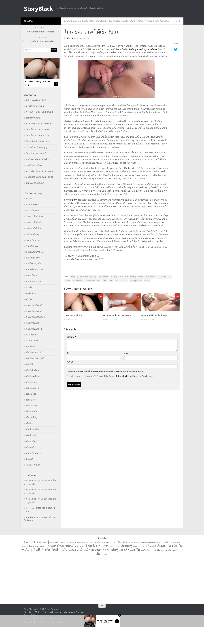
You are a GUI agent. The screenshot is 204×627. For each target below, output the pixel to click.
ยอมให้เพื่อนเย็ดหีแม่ (35, 106)
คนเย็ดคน (30, 517)
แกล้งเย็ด (124, 549)
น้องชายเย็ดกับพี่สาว (35, 216)
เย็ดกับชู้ (133, 21)
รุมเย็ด (165, 542)
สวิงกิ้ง (29, 299)
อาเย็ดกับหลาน (32, 340)
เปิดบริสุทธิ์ (101, 21)
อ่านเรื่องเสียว (87, 21)
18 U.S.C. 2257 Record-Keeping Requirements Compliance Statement (54, 612)
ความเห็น (71, 337)
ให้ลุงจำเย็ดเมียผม (73, 315)
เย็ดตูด (135, 546)
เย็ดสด (140, 277)
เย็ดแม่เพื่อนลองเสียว (35, 183)
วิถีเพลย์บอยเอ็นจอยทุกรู (36, 147)
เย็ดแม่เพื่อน (31, 441)
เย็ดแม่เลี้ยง (31, 447)
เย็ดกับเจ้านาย (32, 388)
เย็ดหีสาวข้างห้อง (33, 118)
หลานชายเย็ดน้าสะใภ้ (35, 317)
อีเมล (127, 353)
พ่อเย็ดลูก (148, 542)
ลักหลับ (29, 287)
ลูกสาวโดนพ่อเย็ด (40, 546)
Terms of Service (141, 376)
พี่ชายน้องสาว (112, 542)
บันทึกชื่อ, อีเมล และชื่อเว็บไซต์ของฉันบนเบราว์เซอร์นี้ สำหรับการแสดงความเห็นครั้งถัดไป (106, 372)
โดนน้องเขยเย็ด (33, 465)
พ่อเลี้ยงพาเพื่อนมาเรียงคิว (37, 159)
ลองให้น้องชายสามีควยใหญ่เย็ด (39, 171)
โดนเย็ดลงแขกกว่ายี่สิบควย (38, 129)
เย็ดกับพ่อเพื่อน (32, 376)
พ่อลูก (143, 542)
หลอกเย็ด (70, 546)
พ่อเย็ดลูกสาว (134, 49)
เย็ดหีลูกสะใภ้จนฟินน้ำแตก (154, 315)
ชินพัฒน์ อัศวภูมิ (33, 480)
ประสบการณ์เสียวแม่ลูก (88, 277)
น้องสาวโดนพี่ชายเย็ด (68, 542)
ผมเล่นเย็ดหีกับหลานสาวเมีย (117, 315)
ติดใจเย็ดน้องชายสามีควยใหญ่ (39, 177)
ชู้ (77, 277)
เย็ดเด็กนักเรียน (33, 429)
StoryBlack (38, 9)
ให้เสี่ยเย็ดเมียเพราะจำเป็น (37, 141)
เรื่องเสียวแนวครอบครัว (92, 281)
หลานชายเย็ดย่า (33, 323)
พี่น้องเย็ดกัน (31, 275)
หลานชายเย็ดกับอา (34, 311)
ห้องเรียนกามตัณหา (34, 165)
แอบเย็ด (165, 21)
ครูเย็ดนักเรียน (32, 204)
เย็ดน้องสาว (142, 546)
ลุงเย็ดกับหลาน (32, 293)
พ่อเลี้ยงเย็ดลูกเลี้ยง (34, 264)
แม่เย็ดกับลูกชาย (72, 21)
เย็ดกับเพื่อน (31, 394)
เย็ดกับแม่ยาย (32, 406)
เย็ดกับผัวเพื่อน (32, 370)
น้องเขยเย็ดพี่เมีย (33, 228)
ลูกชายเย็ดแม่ (151, 49)
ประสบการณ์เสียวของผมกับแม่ (39, 112)
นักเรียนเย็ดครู (32, 234)
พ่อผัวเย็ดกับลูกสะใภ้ (35, 252)
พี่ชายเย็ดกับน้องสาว (35, 269)
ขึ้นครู (73, 277)
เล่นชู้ (104, 281)
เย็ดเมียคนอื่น (77, 281)
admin (70, 38)
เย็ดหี (170, 277)
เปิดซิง (104, 545)
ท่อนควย (75, 200)
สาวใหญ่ (114, 277)
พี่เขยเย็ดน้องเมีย (33, 281)
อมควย (80, 546)
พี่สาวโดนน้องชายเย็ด (134, 542)
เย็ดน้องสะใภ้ (31, 411)
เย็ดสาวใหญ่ (145, 21)
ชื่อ (68, 353)
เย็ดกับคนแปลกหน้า (34, 352)
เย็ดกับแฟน (31, 400)
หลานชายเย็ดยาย (34, 329)
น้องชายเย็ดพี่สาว (54, 542)
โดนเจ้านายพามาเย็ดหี (36, 153)
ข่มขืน (29, 198)
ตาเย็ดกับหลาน (32, 210)
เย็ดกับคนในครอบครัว (118, 21)
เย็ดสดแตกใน (150, 277)
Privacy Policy (122, 376)
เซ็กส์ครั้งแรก (123, 277)
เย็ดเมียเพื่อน (31, 435)
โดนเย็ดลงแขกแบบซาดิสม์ (37, 135)
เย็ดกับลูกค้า (31, 382)
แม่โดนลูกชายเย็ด (136, 281)
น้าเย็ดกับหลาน (33, 240)
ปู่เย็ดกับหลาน (32, 246)
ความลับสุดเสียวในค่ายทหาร (38, 124)
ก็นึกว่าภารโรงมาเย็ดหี (36, 100)
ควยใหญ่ (41, 542)
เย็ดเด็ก (156, 21)
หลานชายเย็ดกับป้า (34, 305)
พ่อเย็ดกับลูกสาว (33, 258)
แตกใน (80, 219)
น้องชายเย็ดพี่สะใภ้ (34, 222)
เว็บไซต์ (70, 362)
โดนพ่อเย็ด (105, 554)
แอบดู (174, 550)
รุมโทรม (171, 542)
